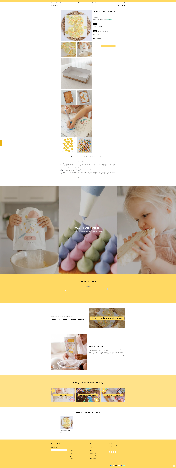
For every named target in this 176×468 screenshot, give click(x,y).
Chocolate (100, 24)
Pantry (107, 5)
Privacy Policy (92, 448)
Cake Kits (78, 5)
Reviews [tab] (63, 290)
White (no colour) (105, 31)
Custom (73, 5)
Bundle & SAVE (112, 5)
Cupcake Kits (85, 5)
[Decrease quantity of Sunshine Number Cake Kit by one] (94, 46)
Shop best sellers (95, 2)
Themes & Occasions (65, 5)
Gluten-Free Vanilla (107, 24)
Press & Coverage (93, 455)
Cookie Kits (91, 5)
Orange (99, 31)
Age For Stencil (96, 34)
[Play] (107, 318)
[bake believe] (55, 5)
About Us (91, 447)
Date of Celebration (97, 38)
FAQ (90, 445)
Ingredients (92, 459)
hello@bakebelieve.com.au (114, 449)
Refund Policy (92, 452)
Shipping (91, 450)
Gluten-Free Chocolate (98, 26)
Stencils (102, 5)
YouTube (70, 385)
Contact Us (92, 456)
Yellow (95, 31)
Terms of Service (93, 453)
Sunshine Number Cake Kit (65, 430)
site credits (58, 465)
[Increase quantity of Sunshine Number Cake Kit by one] (98, 46)
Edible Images (97, 5)
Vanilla (95, 24)
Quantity (95, 43)
